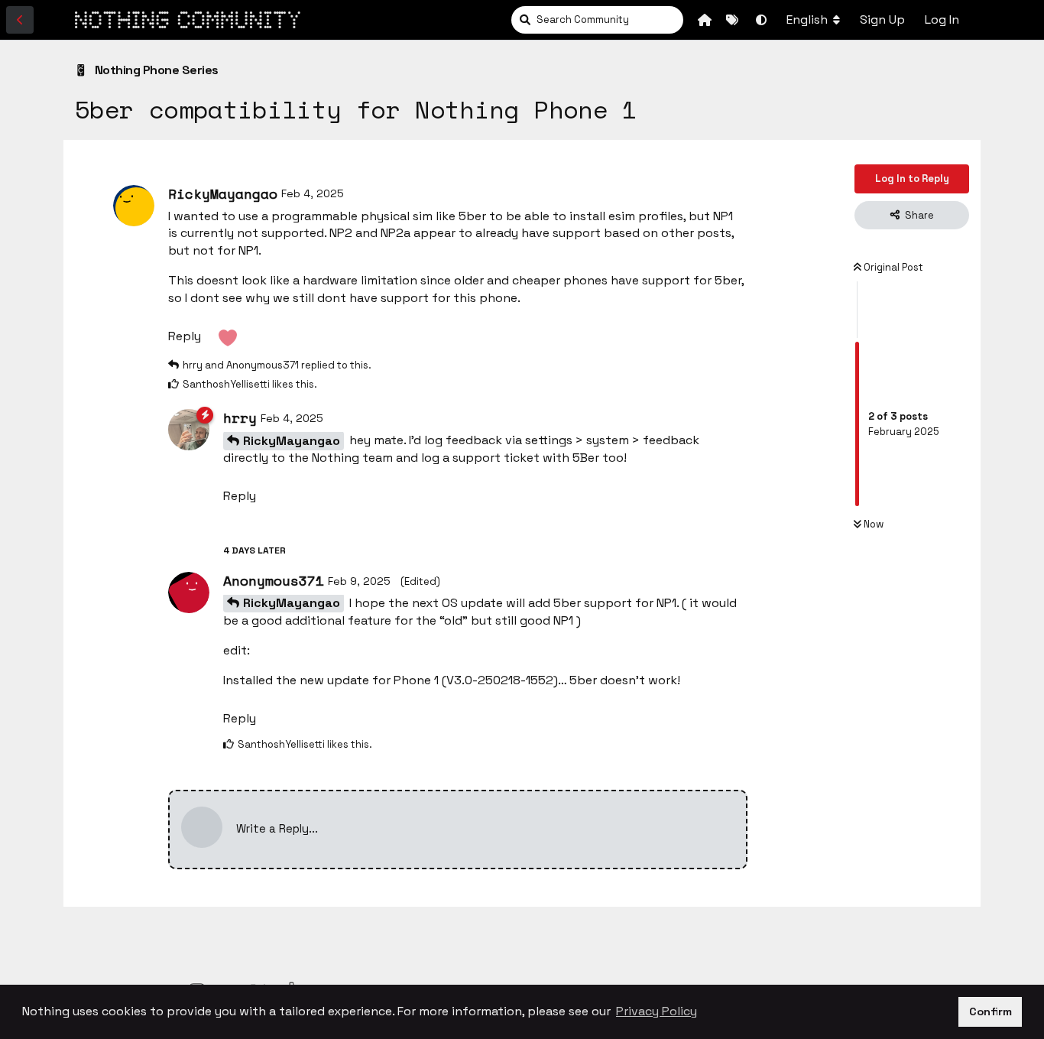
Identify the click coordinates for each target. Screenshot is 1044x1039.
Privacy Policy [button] (656, 1011)
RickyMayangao (291, 441)
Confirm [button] (990, 1011)
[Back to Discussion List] (20, 20)
